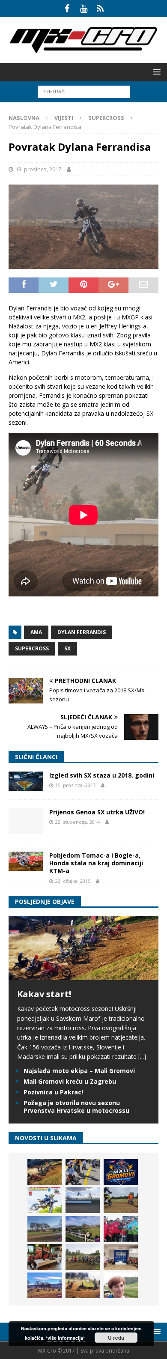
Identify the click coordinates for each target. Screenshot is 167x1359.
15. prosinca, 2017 (75, 785)
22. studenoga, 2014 (77, 822)
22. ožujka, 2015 (72, 881)
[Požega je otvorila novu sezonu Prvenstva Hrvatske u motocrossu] (83, 1200)
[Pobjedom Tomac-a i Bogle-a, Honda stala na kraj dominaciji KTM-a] (26, 861)
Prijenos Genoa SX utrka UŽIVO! (97, 812)
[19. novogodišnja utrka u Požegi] (83, 1229)
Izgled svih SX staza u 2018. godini (101, 775)
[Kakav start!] (83, 975)
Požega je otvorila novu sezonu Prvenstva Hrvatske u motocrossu (76, 1107)
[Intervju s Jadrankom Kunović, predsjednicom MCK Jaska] (121, 1285)
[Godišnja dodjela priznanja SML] (121, 1257)
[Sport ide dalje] (121, 1200)
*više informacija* (65, 1338)
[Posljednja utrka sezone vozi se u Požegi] (83, 1285)
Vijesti (63, 118)
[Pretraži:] (84, 91)
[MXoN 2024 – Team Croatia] (121, 1229)
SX (67, 648)
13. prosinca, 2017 (38, 169)
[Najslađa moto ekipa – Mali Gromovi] (83, 1172)
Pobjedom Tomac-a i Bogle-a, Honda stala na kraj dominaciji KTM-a (96, 863)
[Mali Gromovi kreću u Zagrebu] (121, 1172)
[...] (142, 1056)
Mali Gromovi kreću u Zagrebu (70, 1081)
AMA (36, 632)
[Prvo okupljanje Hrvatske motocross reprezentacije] (83, 1257)
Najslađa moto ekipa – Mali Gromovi (79, 1071)
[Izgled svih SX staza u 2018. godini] (26, 781)
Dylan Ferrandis (81, 632)
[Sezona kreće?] (44, 1229)
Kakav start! (44, 994)
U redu (116, 1337)
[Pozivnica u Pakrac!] (44, 1200)
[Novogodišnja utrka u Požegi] (44, 1285)
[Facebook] (67, 8)
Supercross (32, 648)
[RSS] (100, 8)
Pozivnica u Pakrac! (53, 1092)
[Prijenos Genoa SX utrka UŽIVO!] (26, 821)
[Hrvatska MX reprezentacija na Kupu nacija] (44, 1257)
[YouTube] (83, 8)
